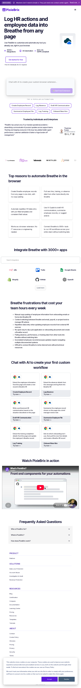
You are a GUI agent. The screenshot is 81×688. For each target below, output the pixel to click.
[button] (75, 10)
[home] (12, 9)
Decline (66, 679)
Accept (49, 679)
